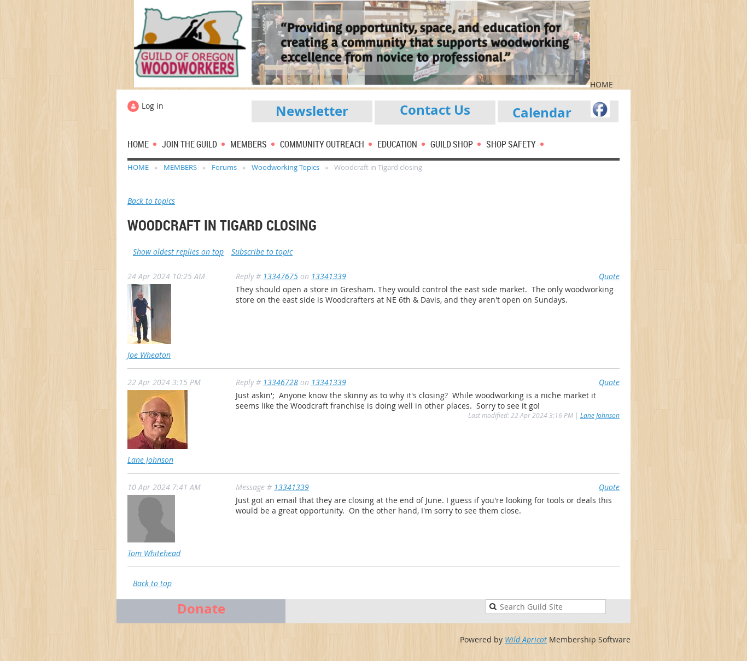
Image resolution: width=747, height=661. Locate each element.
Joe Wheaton (149, 355)
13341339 (328, 276)
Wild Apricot (526, 639)
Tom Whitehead (153, 553)
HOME (138, 167)
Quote (609, 276)
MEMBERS (180, 167)
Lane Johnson (150, 460)
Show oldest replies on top (178, 251)
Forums (224, 167)
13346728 (280, 382)
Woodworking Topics (285, 167)
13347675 (280, 276)
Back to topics (151, 201)
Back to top (152, 583)
